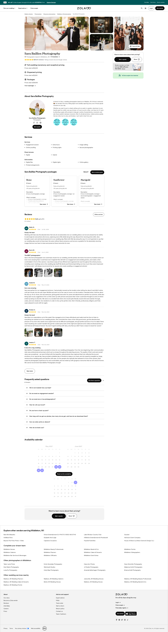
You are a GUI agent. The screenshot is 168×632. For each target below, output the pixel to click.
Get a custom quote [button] (97, 172)
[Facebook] (34, 122)
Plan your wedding (9, 8)
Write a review (98, 214)
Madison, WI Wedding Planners (13, 579)
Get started (120, 613)
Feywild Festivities (89, 540)
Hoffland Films (8, 537)
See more (43, 204)
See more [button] (30, 371)
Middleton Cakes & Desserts (93, 552)
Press (5, 611)
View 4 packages (29, 85)
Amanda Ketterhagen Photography (94, 570)
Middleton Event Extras (91, 555)
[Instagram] (37, 122)
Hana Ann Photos (89, 564)
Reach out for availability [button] (64, 474)
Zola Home (152, 2)
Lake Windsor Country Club (92, 534)
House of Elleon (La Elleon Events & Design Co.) (139, 540)
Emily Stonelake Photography (53, 564)
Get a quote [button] (37, 126)
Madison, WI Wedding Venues (93, 582)
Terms (43, 2)
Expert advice (22, 8)
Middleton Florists (129, 549)
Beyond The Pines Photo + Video (14, 540)
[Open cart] (145, 8)
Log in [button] (151, 8)
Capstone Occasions (50, 540)
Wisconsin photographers (49, 14)
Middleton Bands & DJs (91, 549)
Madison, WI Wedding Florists (13, 585)
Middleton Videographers (132, 552)
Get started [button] (160, 8)
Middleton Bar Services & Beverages (15, 555)
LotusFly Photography (10, 570)
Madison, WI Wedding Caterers (53, 579)
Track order (59, 603)
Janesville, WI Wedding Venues (94, 579)
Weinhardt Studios (49, 567)
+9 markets (54, 57)
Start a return (60, 606)
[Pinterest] (119, 620)
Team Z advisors (61, 614)
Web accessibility (35, 628)
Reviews (6, 603)
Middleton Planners (50, 552)
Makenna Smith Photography (133, 567)
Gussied (126, 534)
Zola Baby (146, 2)
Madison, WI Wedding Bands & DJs (135, 582)
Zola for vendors (160, 2)
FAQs (57, 600)
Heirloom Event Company (132, 537)
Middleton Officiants (50, 555)
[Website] (40, 122)
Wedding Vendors (28, 14)
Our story (6, 598)
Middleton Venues (9, 549)
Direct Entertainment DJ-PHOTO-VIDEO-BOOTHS (60, 534)
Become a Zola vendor (11, 600)
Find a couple (34, 8)
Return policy (60, 608)
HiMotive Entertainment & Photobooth (96, 537)
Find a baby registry (121, 608)
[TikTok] (128, 620)
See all (85, 172)
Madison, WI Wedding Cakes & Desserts (16, 582)
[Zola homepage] (84, 8)
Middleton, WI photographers (64, 14)
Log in (117, 602)
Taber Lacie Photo (9, 564)
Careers (6, 608)
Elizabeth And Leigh (50, 537)
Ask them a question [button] (94, 380)
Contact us (59, 611)
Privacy (5, 628)
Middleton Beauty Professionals (53, 549)
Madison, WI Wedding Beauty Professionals (137, 579)
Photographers (38, 14)
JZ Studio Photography (91, 567)
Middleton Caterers (10, 552)
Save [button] (70, 516)
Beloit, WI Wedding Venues (52, 582)
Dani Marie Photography (11, 567)
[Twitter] (122, 620)
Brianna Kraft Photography (132, 570)
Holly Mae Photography (51, 570)
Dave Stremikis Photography (133, 564)
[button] (134, 46)
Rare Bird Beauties (9, 534)
